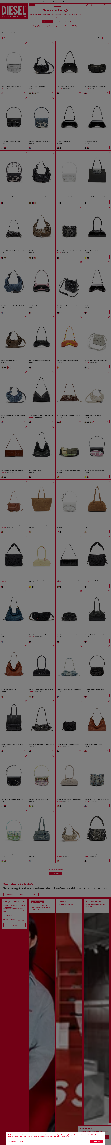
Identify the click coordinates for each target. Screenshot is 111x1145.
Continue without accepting (15, 1141)
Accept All (97, 1141)
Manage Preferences (41, 1136)
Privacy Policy (57, 1136)
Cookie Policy (67, 1136)
